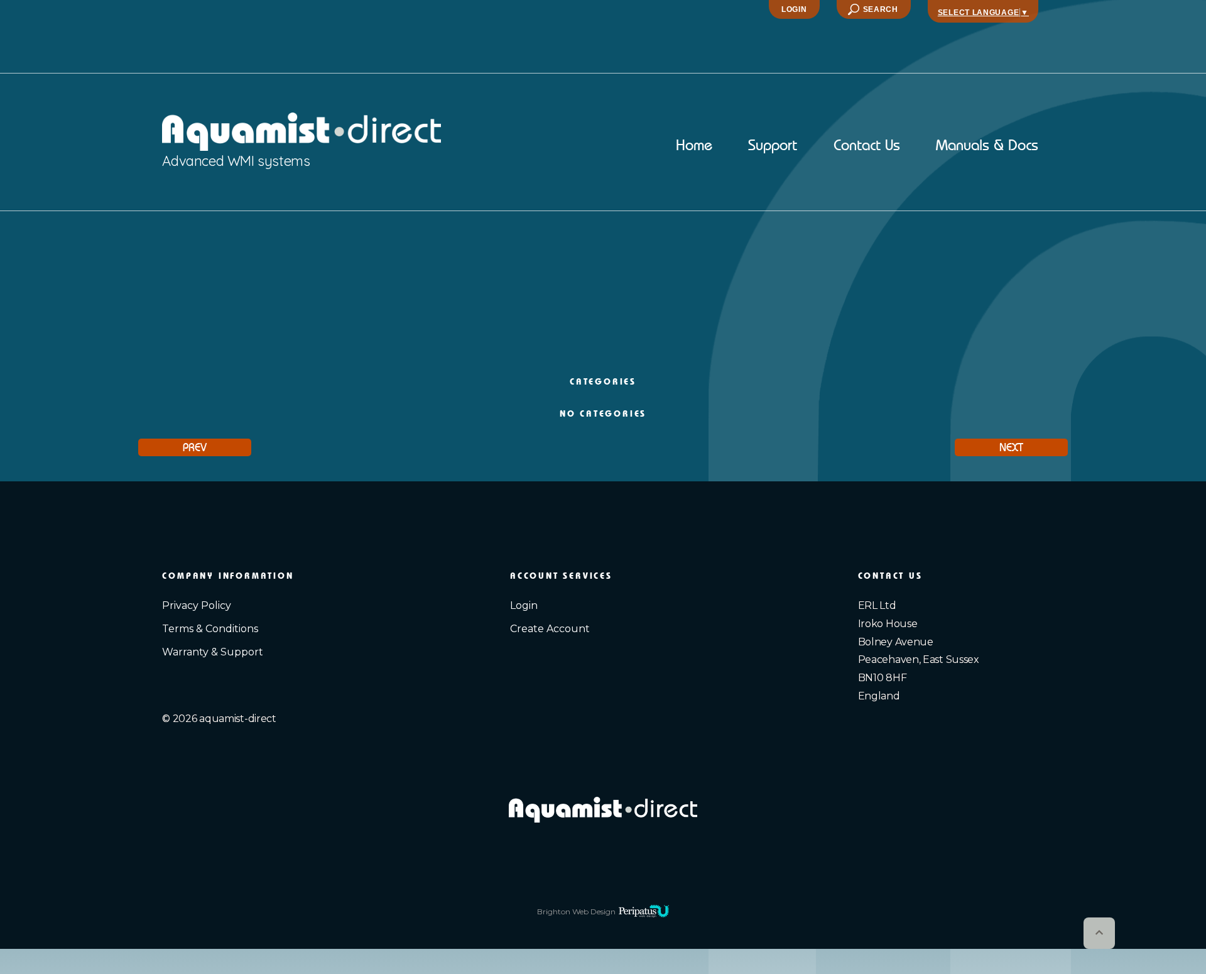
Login (794, 9)
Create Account (550, 629)
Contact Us (867, 146)
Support (772, 146)
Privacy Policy (196, 605)
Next (1011, 447)
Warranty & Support (212, 652)
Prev (195, 447)
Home (694, 146)
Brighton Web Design (576, 911)
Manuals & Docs (987, 146)
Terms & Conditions (210, 629)
